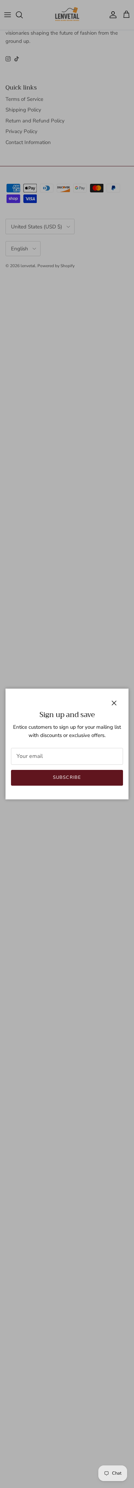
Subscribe (67, 777)
